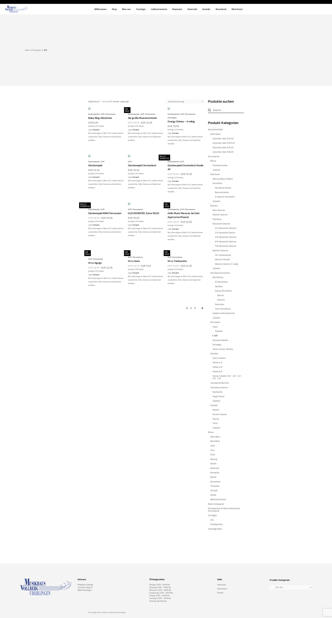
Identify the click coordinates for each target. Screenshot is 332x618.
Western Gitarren (220, 250)
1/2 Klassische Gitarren (225, 228)
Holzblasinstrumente (220, 273)
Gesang (213, 459)
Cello (212, 445)
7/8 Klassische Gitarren (225, 246)
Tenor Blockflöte (222, 309)
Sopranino (219, 304)
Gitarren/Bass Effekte (223, 179)
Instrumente (94, 114)
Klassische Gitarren (221, 224)
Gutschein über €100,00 (224, 143)
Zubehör (216, 170)
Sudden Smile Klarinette (224, 313)
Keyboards (217, 392)
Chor (212, 450)
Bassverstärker (222, 192)
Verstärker (217, 183)
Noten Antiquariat (216, 504)
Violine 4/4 (217, 371)
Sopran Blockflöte (223, 291)
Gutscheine (215, 134)
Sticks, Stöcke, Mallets (223, 349)
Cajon (215, 327)
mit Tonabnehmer (223, 255)
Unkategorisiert (215, 529)
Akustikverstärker (223, 188)
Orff (102, 114)
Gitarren (214, 205)
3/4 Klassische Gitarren (225, 237)
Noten (211, 432)
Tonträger (212, 515)
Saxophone (215, 481)
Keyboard (214, 468)
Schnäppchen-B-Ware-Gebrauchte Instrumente (224, 509)
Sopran (216, 419)
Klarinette (214, 472)
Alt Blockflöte (221, 282)
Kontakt (220, 593)
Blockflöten (218, 277)
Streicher (214, 353)
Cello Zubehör (219, 358)
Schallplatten (216, 524)
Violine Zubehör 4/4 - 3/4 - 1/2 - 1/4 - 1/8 (227, 377)
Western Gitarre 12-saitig (226, 264)
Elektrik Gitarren (220, 214)
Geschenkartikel (215, 129)
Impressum (221, 585)
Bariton (216, 410)
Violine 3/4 (217, 367)
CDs (212, 520)
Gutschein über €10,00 (223, 138)
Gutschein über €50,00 (223, 152)
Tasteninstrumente (219, 387)
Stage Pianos (218, 396)
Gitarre (213, 463)
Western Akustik (222, 259)
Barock (220, 295)
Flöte (212, 454)
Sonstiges (172, 117)
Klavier (213, 477)
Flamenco (217, 219)
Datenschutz (222, 589)
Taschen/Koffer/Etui (219, 383)
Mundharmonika (220, 165)
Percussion (111, 114)
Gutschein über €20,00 (223, 147)
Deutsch (221, 300)
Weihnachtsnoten (218, 499)
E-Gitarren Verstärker (225, 197)
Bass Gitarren (219, 210)
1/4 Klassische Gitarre (225, 232)
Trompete (214, 486)
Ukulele (214, 405)
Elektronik (215, 174)
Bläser (213, 161)
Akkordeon (215, 437)
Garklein (219, 286)
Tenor (215, 423)
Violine (213, 495)
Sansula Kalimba (220, 340)
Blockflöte (215, 441)
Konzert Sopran (220, 414)
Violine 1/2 (217, 362)
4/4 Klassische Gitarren (225, 241)
